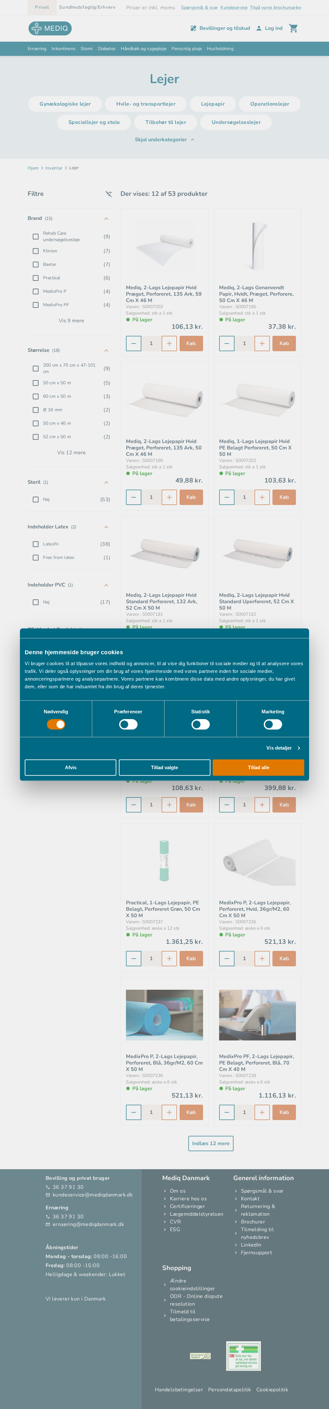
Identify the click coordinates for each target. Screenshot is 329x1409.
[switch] (128, 724)
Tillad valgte (164, 767)
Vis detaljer (279, 748)
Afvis (70, 767)
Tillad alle (258, 767)
